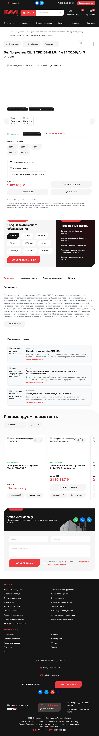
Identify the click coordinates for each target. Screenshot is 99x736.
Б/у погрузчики (58, 598)
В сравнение (13, 44)
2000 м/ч (45, 250)
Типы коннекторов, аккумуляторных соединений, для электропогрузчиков (51, 372)
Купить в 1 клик (71, 192)
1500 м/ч (14, 250)
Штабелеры (9, 602)
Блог (6, 651)
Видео (71, 278)
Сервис (75, 23)
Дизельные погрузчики (14, 594)
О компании (9, 23)
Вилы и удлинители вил (61, 602)
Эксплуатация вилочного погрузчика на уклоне (48, 394)
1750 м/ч (30, 250)
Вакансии (8, 647)
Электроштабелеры (12, 606)
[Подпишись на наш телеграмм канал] (42, 3)
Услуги (61, 23)
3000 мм (24, 147)
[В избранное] (40, 440)
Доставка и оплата (52, 278)
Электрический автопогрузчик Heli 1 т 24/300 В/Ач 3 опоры (67, 467)
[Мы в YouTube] (52, 692)
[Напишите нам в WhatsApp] (75, 519)
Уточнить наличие (71, 184)
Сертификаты (57, 639)
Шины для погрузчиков (61, 594)
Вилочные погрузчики (13, 589)
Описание (9, 278)
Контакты (91, 23)
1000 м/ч (29, 243)
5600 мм (12, 153)
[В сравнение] (35, 440)
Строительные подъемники (63, 615)
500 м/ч (41, 236)
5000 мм (24, 153)
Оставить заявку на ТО (23, 259)
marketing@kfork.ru (51, 675)
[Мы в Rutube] (59, 692)
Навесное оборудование (62, 619)
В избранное (33, 44)
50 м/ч (13, 236)
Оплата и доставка (44, 23)
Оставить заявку (24, 563)
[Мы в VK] (37, 3)
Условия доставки (20, 168)
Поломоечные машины (13, 615)
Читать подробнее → (34, 360)
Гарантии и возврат (12, 643)
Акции (25, 23)
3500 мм (12, 147)
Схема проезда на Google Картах (78, 704)
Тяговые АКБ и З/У (59, 606)
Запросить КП (28, 192)
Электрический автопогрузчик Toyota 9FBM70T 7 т (22, 467)
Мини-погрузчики (12, 611)
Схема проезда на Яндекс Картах (78, 710)
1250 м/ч (44, 243)
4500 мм (36, 147)
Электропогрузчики (12, 598)
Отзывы (54, 643)
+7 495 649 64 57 (65, 3)
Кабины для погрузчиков (62, 611)
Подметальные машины (14, 619)
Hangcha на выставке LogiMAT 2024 (43, 351)
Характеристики (28, 278)
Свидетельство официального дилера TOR (27, 174)
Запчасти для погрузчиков (62, 589)
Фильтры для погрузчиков (15, 623)
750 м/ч (13, 243)
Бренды (54, 634)
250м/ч (27, 236)
